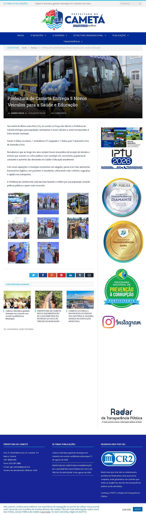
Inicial (20, 35)
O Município (37, 35)
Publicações (119, 35)
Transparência (71, 41)
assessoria (131, 475)
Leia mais (45, 511)
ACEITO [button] (138, 509)
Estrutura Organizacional (88, 35)
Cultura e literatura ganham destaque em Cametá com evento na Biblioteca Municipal (18, 315)
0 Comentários (59, 113)
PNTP (113, 493)
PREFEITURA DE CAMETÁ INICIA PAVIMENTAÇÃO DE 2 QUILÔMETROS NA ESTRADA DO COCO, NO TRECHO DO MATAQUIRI (64, 3)
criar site (118, 472)
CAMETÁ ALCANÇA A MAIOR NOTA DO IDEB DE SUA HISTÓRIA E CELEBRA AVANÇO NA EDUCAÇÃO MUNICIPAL (81, 316)
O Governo (58, 35)
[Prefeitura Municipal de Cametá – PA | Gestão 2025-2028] (73, 18)
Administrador (17, 113)
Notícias (13, 89)
